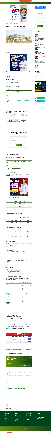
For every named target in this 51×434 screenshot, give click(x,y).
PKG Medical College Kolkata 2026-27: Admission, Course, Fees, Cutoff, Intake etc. (19, 377)
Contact (6, 424)
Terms (5, 422)
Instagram (15, 388)
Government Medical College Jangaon (8, 289)
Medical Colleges (9, 23)
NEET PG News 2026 (29, 416)
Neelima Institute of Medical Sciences (12, 315)
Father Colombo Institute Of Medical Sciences (14, 316)
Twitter (16, 416)
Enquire (43, 7)
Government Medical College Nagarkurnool (8, 297)
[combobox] (20, 363)
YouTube (12, 388)
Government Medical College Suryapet (8, 302)
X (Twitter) (19, 388)
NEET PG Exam (28, 415)
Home (6, 23)
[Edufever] (7, 3)
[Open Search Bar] (45, 3)
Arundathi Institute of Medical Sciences (13, 314)
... (30, 388)
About (5, 415)
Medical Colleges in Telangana (20, 107)
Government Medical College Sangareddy (8, 293)
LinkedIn (8, 388)
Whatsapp (16, 421)
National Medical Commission (20, 103)
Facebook (23, 388)
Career (6, 418)
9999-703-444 (9, 432)
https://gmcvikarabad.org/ (19, 105)
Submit (25, 365)
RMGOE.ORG (28, 419)
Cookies (6, 419)
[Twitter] (12, 353)
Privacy (6, 421)
